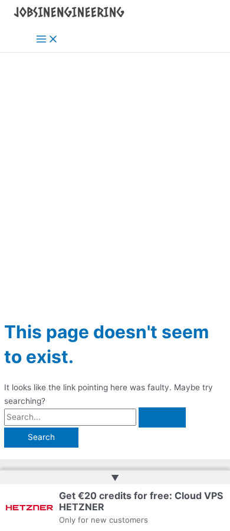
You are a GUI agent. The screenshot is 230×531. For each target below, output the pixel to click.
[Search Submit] (162, 417)
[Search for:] (95, 417)
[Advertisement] (115, 174)
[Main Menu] (47, 40)
